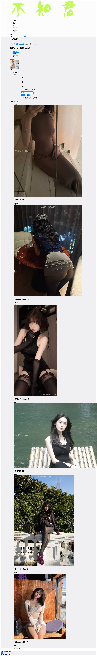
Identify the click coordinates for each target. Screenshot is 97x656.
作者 (14, 24)
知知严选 (15, 27)
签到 (14, 22)
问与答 (14, 20)
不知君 (20, 648)
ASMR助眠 (21, 44)
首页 (17, 44)
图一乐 (14, 25)
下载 (13, 59)
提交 (28, 95)
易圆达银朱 (16, 52)
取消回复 (23, 95)
